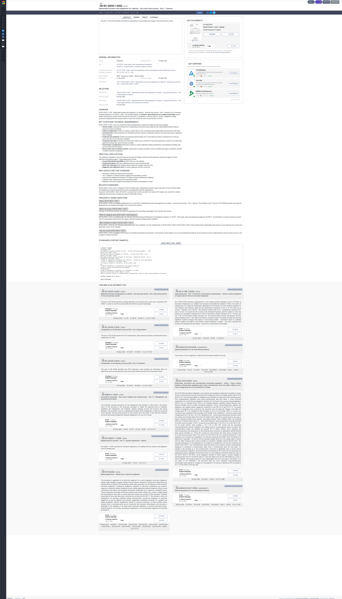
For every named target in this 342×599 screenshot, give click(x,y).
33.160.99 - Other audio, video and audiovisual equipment (134, 64)
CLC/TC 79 (142, 463)
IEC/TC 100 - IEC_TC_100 (125, 72)
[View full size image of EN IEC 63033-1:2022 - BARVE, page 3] (195, 32)
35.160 (137, 429)
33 (207, 52)
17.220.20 (206, 338)
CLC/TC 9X (134, 528)
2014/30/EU (213, 370)
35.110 (131, 429)
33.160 (211, 52)
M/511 (230, 370)
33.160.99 (118, 12)
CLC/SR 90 (220, 338)
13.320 (135, 463)
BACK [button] (101, 12)
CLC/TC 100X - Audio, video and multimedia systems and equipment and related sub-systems (146, 70)
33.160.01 (205, 479)
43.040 (223, 52)
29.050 (213, 338)
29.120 (189, 370)
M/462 (144, 429)
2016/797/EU (122, 524)
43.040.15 (125, 12)
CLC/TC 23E (208, 372)
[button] (199, 12)
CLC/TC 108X (220, 479)
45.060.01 (113, 524)
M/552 (236, 370)
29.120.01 (196, 370)
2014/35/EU (222, 370)
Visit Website (233, 73)
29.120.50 (204, 370)
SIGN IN (326, 2)
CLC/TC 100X (134, 12)
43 (219, 52)
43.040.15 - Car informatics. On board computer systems (134, 66)
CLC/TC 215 (151, 429)
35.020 (125, 429)
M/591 (165, 526)
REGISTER (335, 2)
